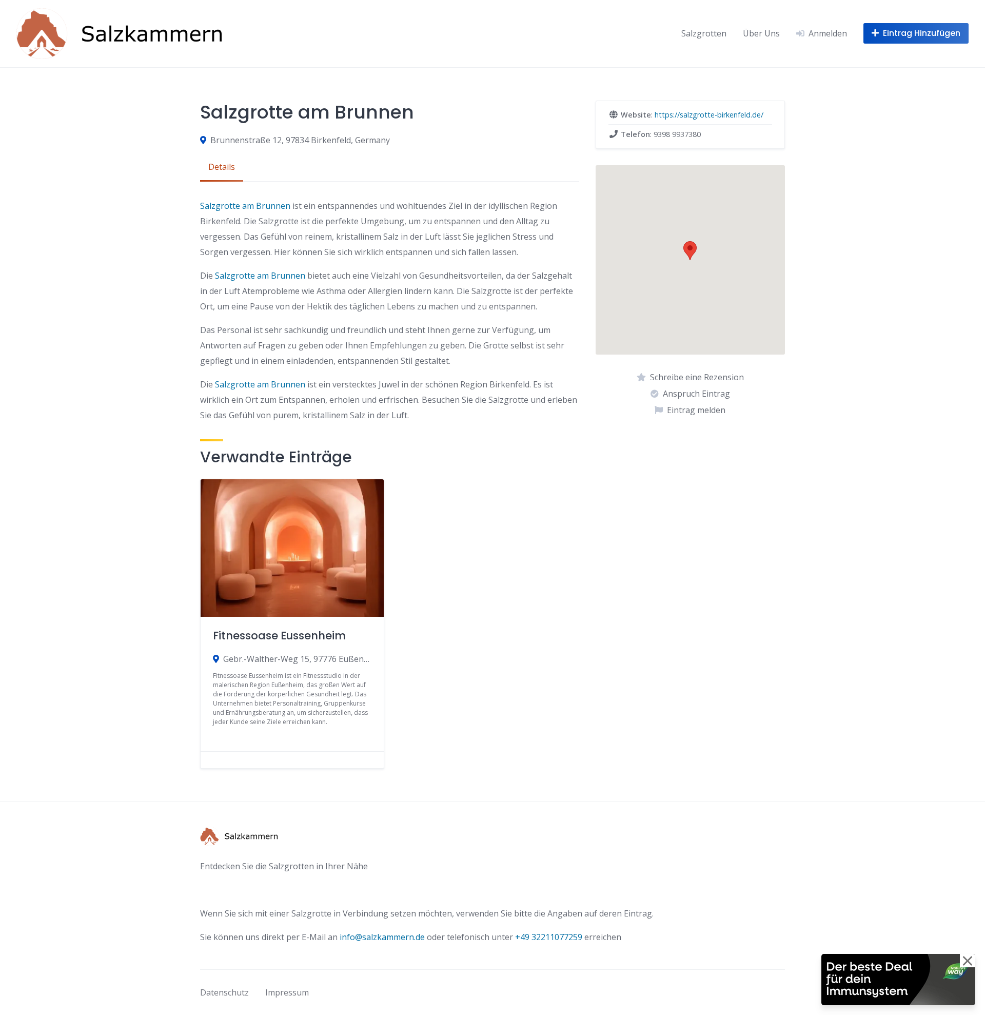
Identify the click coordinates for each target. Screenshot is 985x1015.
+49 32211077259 (548, 937)
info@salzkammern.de (382, 937)
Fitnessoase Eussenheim (279, 635)
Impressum (287, 992)
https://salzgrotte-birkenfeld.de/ (709, 115)
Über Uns (761, 33)
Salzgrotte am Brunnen (245, 205)
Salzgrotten (703, 33)
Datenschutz (224, 992)
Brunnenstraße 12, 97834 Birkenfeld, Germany (300, 140)
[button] (690, 250)
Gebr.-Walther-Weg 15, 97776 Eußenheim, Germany (297, 659)
